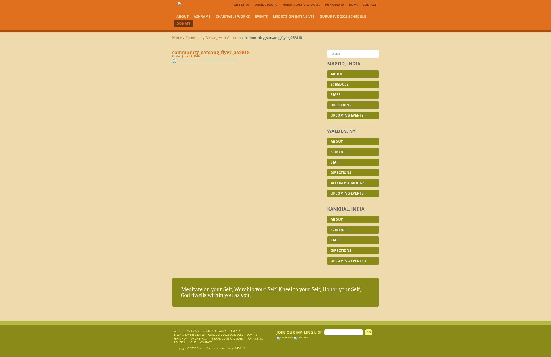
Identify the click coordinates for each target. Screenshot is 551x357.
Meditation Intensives (293, 16)
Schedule (339, 84)
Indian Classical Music (300, 5)
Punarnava (334, 5)
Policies (179, 342)
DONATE (183, 23)
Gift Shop (242, 5)
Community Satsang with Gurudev (213, 37)
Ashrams (202, 16)
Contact (369, 5)
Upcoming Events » (349, 115)
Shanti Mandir (206, 348)
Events (261, 16)
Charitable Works (233, 16)
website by (233, 348)
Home (353, 5)
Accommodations (347, 183)
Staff (335, 94)
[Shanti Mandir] (192, 4)
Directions (341, 105)
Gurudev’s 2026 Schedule (343, 16)
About (182, 16)
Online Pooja (265, 5)
